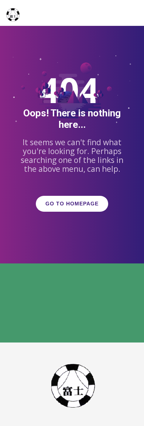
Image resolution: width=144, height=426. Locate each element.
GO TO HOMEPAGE (72, 204)
